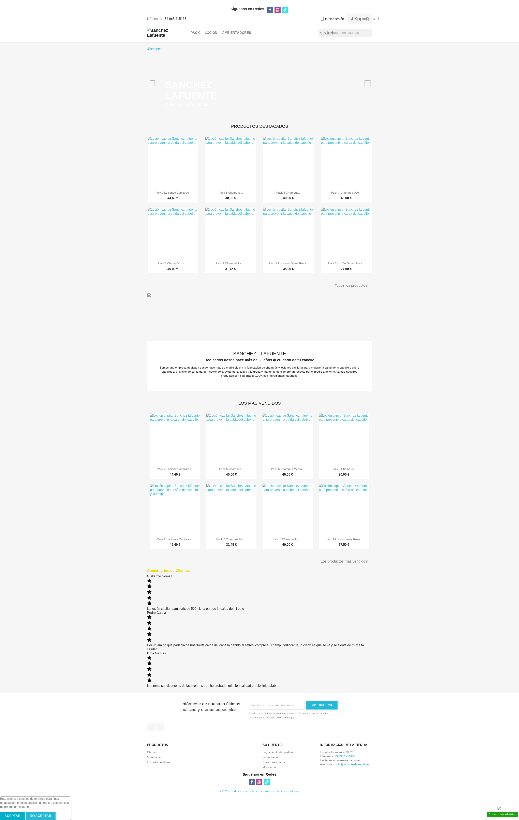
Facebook (151, 727)
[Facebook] (270, 10)
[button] (164, 81)
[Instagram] (278, 10)
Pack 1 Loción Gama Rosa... (346, 263)
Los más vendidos (158, 762)
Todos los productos (353, 285)
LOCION (211, 32)
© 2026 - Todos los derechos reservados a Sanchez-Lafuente (259, 791)
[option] (259, 81)
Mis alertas (270, 767)
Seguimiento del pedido (278, 752)
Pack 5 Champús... (288, 192)
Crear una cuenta (274, 762)
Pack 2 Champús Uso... (231, 263)
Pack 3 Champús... (231, 192)
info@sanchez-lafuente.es (352, 764)
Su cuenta (272, 745)
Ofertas (152, 752)
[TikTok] (285, 10)
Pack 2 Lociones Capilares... (173, 192)
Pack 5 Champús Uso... (173, 263)
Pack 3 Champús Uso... (346, 192)
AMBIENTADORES (236, 32)
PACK (195, 32)
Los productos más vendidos (346, 561)
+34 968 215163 (174, 18)
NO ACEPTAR (40, 816)
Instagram (160, 727)
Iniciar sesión (271, 757)
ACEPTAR (12, 816)
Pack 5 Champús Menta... (287, 469)
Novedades (154, 757)
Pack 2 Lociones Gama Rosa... (288, 263)
